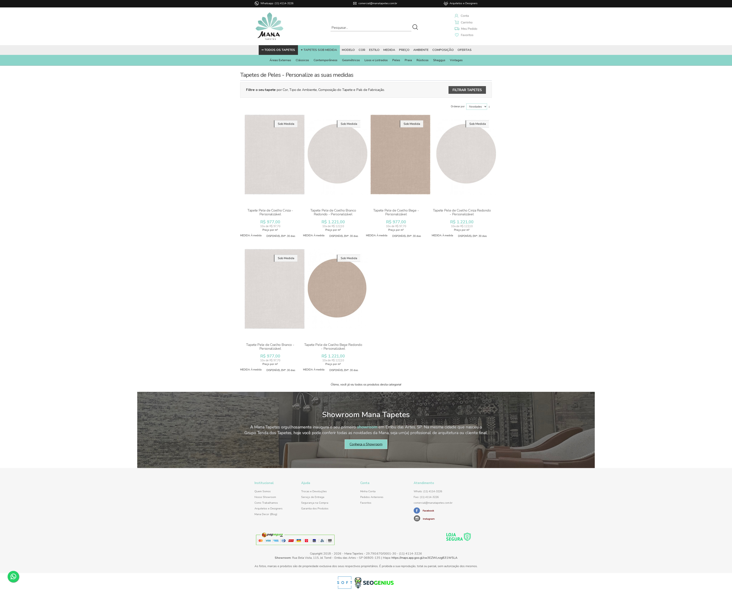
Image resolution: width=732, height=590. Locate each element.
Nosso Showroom (265, 497)
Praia (408, 60)
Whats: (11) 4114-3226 (428, 491)
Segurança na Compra (314, 503)
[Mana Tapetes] (269, 41)
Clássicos (302, 60)
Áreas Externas (280, 60)
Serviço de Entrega (312, 497)
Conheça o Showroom (366, 444)
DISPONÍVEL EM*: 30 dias (280, 236)
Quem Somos (262, 491)
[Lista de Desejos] (466, 28)
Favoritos (365, 503)
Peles (396, 60)
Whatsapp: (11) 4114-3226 (276, 3)
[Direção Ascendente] (489, 106)
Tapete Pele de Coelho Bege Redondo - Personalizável (333, 346)
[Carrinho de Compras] (466, 23)
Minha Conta (368, 491)
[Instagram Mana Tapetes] (437, 518)
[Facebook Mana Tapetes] (424, 513)
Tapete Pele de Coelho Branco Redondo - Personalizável (333, 212)
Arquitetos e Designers (463, 3)
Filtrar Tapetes (467, 90)
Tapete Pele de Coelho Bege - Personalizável (396, 212)
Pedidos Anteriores (371, 497)
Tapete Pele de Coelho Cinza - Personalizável (270, 212)
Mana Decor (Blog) (265, 514)
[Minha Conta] (466, 16)
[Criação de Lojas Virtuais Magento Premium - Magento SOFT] (345, 588)
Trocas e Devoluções (314, 491)
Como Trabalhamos (266, 503)
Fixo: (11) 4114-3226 (426, 497)
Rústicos (423, 60)
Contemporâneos (325, 60)
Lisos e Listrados (376, 60)
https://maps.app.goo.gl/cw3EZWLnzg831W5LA (425, 558)
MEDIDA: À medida (251, 235)
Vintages (456, 60)
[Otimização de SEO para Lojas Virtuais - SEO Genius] (374, 588)
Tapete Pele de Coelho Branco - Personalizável (270, 346)
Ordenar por (458, 106)
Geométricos (351, 60)
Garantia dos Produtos (314, 508)
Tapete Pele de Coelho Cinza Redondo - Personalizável (462, 212)
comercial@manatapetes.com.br (377, 3)
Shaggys (439, 60)
